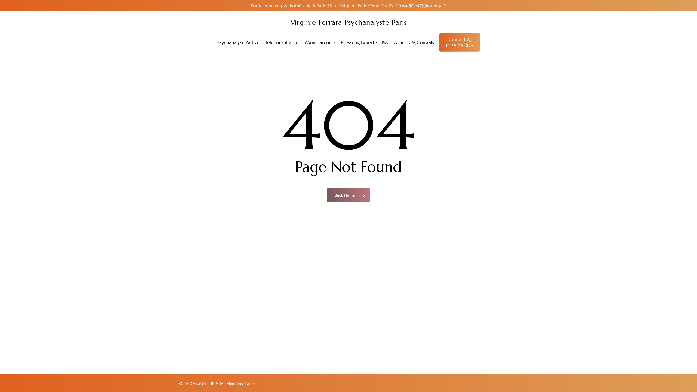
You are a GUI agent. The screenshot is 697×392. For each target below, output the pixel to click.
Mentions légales (241, 383)
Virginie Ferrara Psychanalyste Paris (349, 22)
